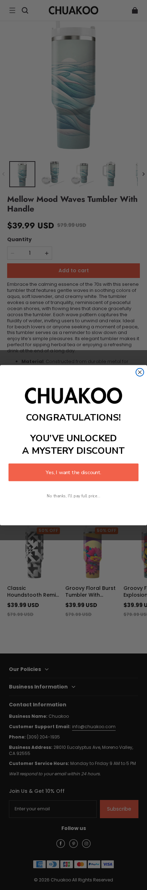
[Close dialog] (140, 372)
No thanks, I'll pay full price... (73, 495)
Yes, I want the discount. (73, 472)
